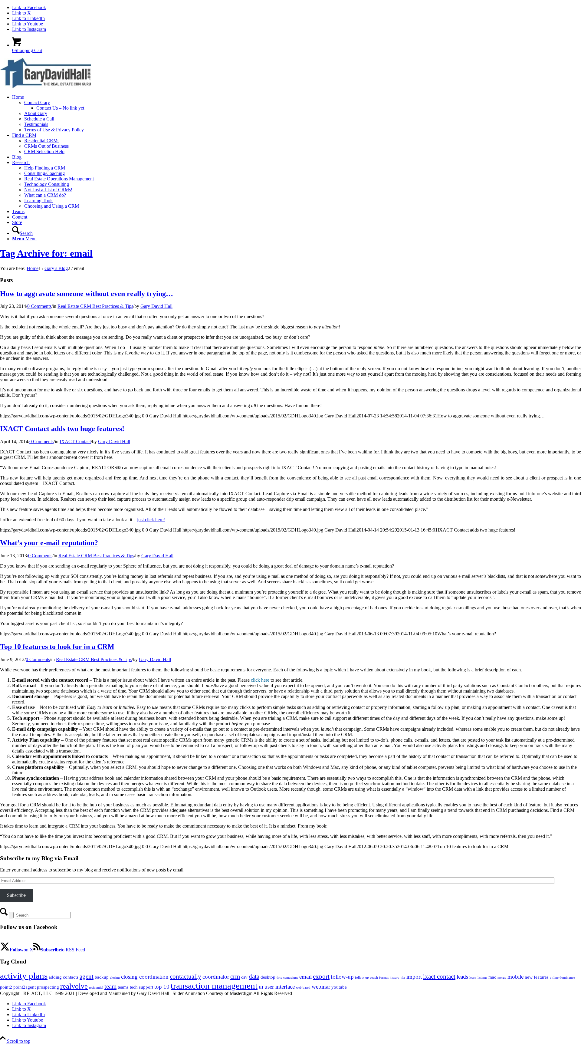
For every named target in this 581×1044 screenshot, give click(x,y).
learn (472, 977)
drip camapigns (287, 977)
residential (96, 987)
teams (123, 987)
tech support (141, 987)
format (384, 977)
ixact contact (439, 976)
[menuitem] (296, 113)
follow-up (342, 976)
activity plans (24, 975)
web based (303, 987)
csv (244, 977)
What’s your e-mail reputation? (49, 543)
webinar (321, 986)
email (305, 976)
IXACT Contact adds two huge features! (62, 429)
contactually (185, 976)
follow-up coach (366, 977)
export (321, 976)
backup (102, 977)
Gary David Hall (156, 306)
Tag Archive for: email (46, 253)
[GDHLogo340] (45, 86)
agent (87, 976)
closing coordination (145, 976)
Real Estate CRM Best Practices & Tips (95, 306)
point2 (6, 987)
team (110, 986)
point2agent (24, 987)
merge (501, 977)
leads (462, 976)
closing (115, 977)
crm (235, 976)
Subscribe (16, 895)
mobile (515, 976)
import (414, 976)
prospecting (48, 987)
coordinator (215, 976)
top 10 (161, 986)
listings (482, 977)
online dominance (562, 977)
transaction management (214, 985)
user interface (279, 986)
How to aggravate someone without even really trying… (86, 294)
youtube (339, 987)
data (254, 976)
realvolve (74, 986)
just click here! (151, 519)
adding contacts (63, 977)
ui (261, 986)
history (394, 977)
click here (260, 680)
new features (537, 977)
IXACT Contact (75, 441)
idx (403, 977)
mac (492, 977)
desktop (268, 977)
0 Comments (39, 306)
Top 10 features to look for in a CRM (57, 646)
